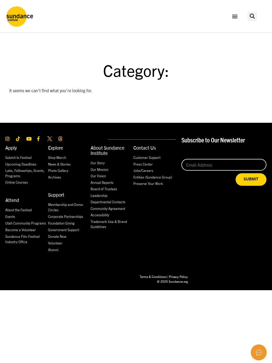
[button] (235, 16)
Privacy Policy (178, 276)
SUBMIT (251, 179)
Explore (55, 148)
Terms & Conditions (153, 276)
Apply (11, 148)
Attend (12, 200)
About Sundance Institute (107, 150)
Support (56, 195)
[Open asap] (259, 352)
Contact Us (144, 148)
